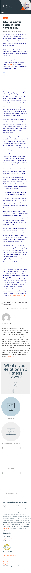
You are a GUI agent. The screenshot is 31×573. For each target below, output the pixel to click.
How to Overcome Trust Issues (17, 309)
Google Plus (6, 564)
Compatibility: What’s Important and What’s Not (15, 303)
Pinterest (5, 562)
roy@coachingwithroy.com (10, 539)
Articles (5, 18)
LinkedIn (5, 560)
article (10, 64)
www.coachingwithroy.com (17, 295)
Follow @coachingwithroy (9, 555)
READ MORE (10, 356)
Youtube (5, 558)
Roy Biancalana (17, 31)
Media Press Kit (7, 543)
